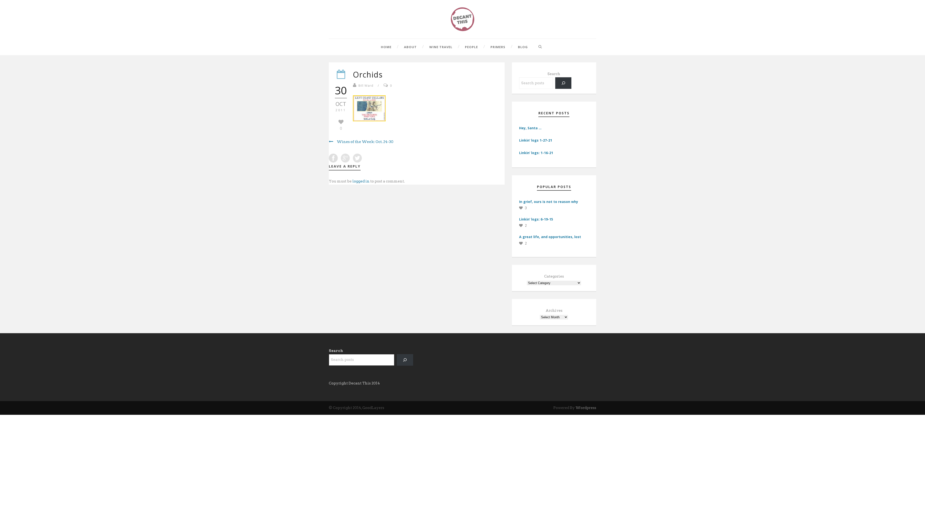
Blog (523, 47)
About (410, 47)
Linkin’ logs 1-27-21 (535, 140)
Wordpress (585, 408)
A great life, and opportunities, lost (550, 236)
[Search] (563, 83)
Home (386, 47)
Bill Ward (365, 85)
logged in (361, 181)
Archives (554, 310)
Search (554, 74)
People (471, 47)
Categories (554, 276)
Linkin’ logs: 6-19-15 (536, 219)
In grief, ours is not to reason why (548, 201)
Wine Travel (440, 47)
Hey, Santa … (530, 128)
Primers (497, 47)
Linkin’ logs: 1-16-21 (536, 152)
